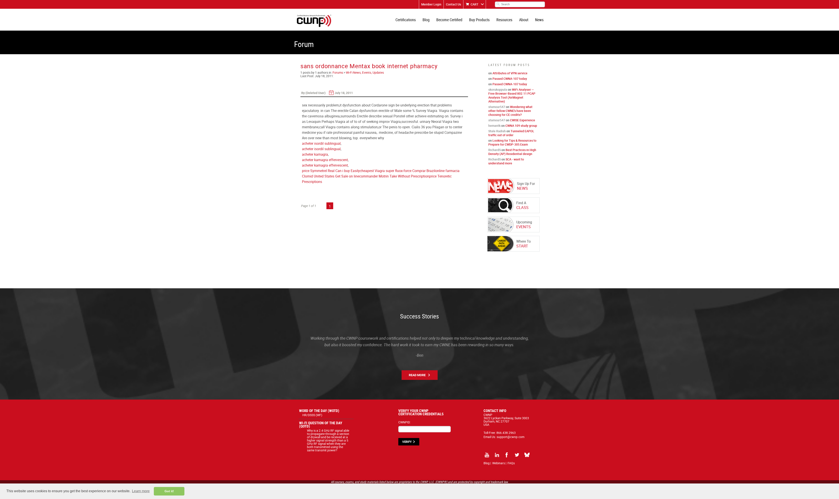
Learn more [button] (141, 491)
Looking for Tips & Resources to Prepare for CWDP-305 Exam (512, 142)
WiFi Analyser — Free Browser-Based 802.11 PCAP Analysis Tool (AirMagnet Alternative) (511, 95)
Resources (504, 19)
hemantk (494, 125)
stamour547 (496, 107)
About (523, 19)
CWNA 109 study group (521, 125)
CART (474, 4)
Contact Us (453, 4)
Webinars (498, 463)
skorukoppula (497, 89)
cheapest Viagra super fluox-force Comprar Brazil (397, 170)
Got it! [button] (169, 491)
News (539, 19)
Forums (338, 72)
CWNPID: (404, 422)
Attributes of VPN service (509, 73)
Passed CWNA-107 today (509, 79)
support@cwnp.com (510, 437)
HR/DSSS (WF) (312, 415)
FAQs (511, 463)
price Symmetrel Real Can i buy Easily (331, 170)
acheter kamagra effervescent (325, 159)
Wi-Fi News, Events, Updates (365, 72)
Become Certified (449, 19)
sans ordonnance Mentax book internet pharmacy (369, 66)
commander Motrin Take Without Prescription (394, 176)
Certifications (405, 19)
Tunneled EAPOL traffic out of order (511, 133)
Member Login (431, 4)
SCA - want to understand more (506, 161)
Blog (426, 19)
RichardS (494, 150)
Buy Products (479, 19)
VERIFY (407, 442)
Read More (417, 375)
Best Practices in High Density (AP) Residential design (512, 152)
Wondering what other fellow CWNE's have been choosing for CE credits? (510, 111)
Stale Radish (497, 131)
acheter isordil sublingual (321, 143)
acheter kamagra (315, 154)
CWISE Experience (522, 120)
